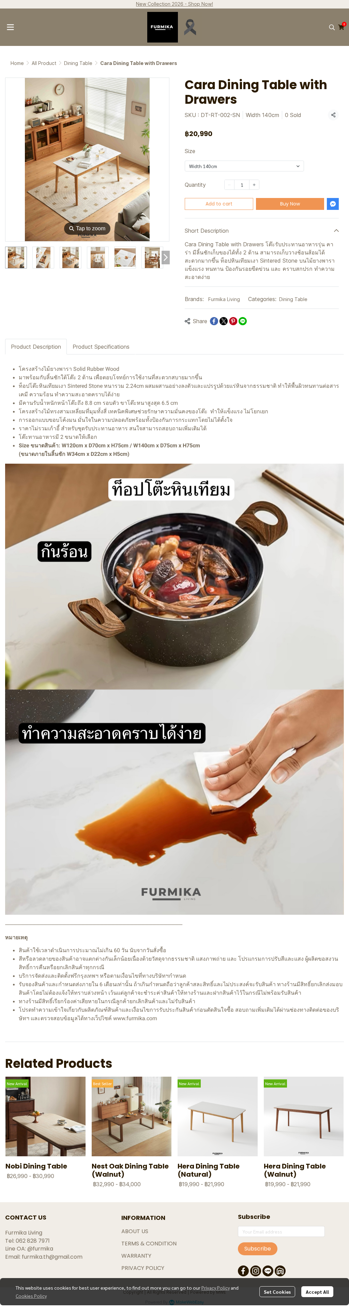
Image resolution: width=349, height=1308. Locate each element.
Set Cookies (277, 1292)
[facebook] (243, 1270)
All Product (44, 63)
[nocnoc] (280, 1270)
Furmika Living (224, 299)
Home (17, 63)
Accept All (317, 1292)
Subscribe (257, 1249)
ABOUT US (134, 1231)
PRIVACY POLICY (142, 1268)
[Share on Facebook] (214, 321)
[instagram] (255, 1270)
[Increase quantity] (254, 184)
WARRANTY (136, 1256)
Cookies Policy (31, 1296)
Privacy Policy (215, 1288)
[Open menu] (10, 27)
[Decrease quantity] (229, 184)
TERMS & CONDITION (149, 1243)
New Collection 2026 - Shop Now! (174, 4)
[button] (332, 27)
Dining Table (78, 63)
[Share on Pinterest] (233, 321)
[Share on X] (223, 321)
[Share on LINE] (243, 321)
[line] (267, 1270)
